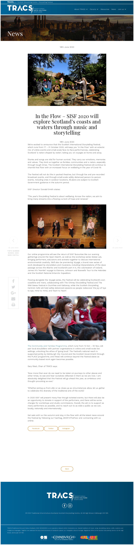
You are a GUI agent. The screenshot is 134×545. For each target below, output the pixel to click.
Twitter (51, 428)
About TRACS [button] (79, 9)
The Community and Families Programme (47, 346)
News (113, 9)
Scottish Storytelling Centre (27, 2)
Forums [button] (93, 9)
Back (67, 469)
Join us (121, 9)
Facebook (35, 428)
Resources (105, 9)
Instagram (66, 428)
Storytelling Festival (46, 2)
